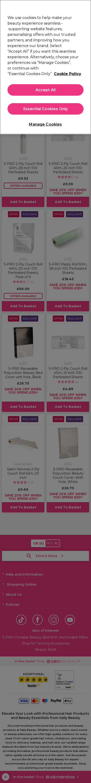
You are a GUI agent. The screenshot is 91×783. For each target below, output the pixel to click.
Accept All (45, 90)
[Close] (85, 6)
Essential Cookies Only (45, 109)
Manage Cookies (45, 124)
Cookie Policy (67, 74)
